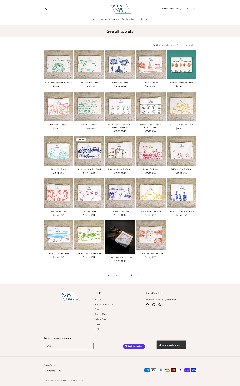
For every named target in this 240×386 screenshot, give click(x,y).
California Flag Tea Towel (182, 169)
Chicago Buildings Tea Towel (181, 211)
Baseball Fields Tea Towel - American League (120, 126)
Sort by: (156, 45)
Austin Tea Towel (150, 83)
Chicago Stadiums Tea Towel (150, 253)
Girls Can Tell (55, 380)
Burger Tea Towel (150, 169)
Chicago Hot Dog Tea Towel (89, 253)
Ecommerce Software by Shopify (71, 380)
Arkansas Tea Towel (89, 83)
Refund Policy (101, 319)
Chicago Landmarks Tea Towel (120, 257)
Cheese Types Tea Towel (150, 211)
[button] (47, 9)
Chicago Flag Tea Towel (58, 253)
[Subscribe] (90, 346)
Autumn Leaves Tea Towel (181, 83)
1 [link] (101, 275)
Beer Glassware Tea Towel (181, 125)
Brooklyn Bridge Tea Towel (120, 169)
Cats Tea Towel (89, 211)
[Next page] (139, 275)
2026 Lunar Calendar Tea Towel (58, 83)
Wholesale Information (105, 304)
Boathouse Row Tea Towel (89, 169)
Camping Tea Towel (58, 211)
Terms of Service (102, 314)
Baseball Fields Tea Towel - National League (150, 126)
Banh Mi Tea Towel (89, 125)
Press (97, 324)
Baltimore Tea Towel (58, 125)
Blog (97, 329)
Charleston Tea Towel (120, 211)
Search (98, 299)
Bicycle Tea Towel (58, 169)
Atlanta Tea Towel (120, 83)
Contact (98, 309)
